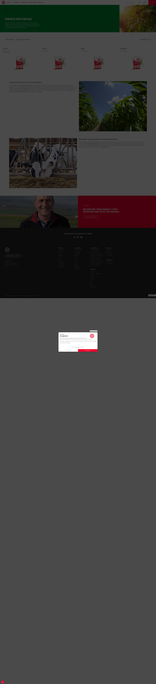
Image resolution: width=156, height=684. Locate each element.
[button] (2, 681)
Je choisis (68, 350)
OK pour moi (87, 350)
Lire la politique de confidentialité (65, 342)
